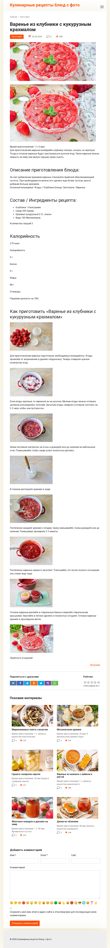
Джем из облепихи (67, 821)
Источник (95, 664)
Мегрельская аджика (69, 729)
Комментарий (17, 867)
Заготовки (17, 36)
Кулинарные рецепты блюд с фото (45, 5)
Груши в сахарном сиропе (26, 774)
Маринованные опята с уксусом (30, 729)
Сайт (73, 855)
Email (44, 855)
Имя (13, 855)
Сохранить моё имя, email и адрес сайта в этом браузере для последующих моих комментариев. (53, 914)
